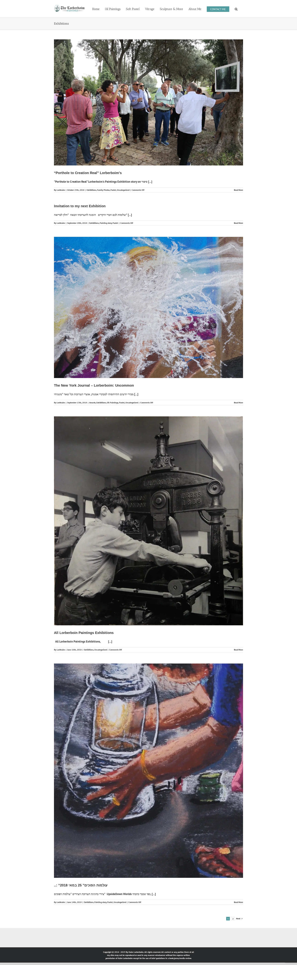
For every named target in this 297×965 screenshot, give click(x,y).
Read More (238, 190)
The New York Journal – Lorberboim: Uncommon (94, 385)
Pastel (113, 190)
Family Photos (103, 190)
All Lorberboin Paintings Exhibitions (84, 633)
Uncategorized (123, 190)
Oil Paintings (112, 402)
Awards (92, 402)
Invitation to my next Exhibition (80, 206)
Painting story (106, 223)
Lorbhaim (61, 190)
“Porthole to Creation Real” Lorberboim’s (88, 173)
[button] (236, 8)
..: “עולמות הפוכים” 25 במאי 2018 (80, 885)
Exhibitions (91, 190)
